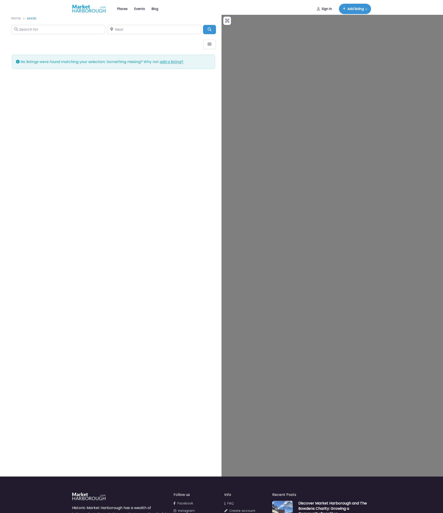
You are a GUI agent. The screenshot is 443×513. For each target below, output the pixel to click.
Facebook (185, 503)
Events (139, 8)
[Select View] (209, 44)
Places (122, 8)
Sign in (327, 8)
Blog (155, 8)
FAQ (230, 503)
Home (16, 18)
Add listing (355, 8)
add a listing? (171, 61)
